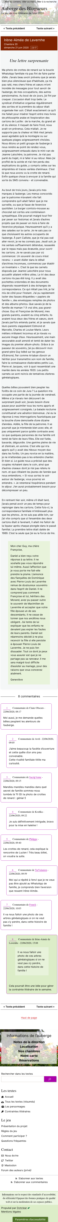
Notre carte (29, 1056)
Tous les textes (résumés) (20, 1101)
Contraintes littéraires (17, 1111)
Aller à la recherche (46, 1)
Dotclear (22, 1207)
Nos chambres (29, 1051)
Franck (32, 904)
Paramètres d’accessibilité (30, 1219)
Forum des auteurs (16, 1170)
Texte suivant (45, 28)
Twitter (9, 1160)
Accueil (9, 1096)
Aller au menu (29, 1)
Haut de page (29, 1017)
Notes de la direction (29, 1042)
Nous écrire (11, 1155)
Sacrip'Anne (35, 777)
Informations (8, 1194)
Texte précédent (14, 28)
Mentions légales (11, 1211)
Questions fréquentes (13, 1140)
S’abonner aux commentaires (30, 1182)
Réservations (29, 1060)
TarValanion (41, 870)
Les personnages (15, 1106)
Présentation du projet (14, 1126)
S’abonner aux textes (31, 1178)
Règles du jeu (9, 1131)
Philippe (33, 839)
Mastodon (10, 1165)
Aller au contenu (13, 1)
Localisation (29, 1046)
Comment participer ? (14, 1135)
